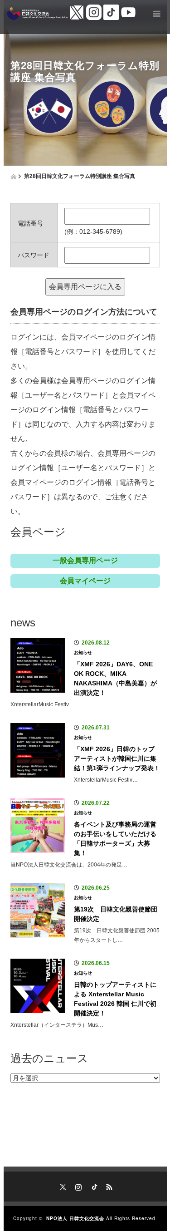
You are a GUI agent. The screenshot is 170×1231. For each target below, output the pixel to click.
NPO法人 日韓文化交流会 (75, 1218)
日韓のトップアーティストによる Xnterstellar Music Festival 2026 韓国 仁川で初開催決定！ (115, 999)
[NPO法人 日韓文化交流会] (37, 13)
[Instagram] (77, 1185)
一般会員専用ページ (85, 560)
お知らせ (83, 652)
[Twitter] (62, 1185)
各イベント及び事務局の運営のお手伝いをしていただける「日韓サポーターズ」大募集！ (115, 839)
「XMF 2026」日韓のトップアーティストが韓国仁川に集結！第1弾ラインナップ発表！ (117, 758)
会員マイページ (85, 581)
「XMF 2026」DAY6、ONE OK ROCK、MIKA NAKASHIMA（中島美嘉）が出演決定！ (115, 678)
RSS (108, 1185)
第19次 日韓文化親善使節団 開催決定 (117, 914)
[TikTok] (93, 1185)
